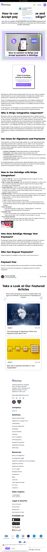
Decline (13, 548)
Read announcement (27, 17)
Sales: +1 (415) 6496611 (23, 0)
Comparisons (15, 474)
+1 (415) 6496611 (16, 495)
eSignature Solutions (17, 463)
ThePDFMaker (16, 423)
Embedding (15, 429)
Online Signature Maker (18, 482)
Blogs (13, 477)
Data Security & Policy (18, 512)
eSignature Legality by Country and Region (23, 461)
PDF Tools (14, 485)
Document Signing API (18, 426)
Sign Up (39, 4)
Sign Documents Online (18, 418)
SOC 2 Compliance (17, 437)
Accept (7, 548)
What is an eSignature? (18, 455)
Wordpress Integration (18, 442)
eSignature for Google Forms (20, 421)
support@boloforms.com (22, 395)
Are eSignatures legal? (18, 458)
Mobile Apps (15, 447)
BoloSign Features (17, 471)
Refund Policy (15, 509)
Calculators (15, 487)
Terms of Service (16, 504)
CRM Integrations (17, 439)
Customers (15, 479)
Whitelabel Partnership (18, 445)
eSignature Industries (18, 466)
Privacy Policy (15, 507)
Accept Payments (17, 431)
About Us (14, 411)
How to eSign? (16, 469)
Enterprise (15, 434)
